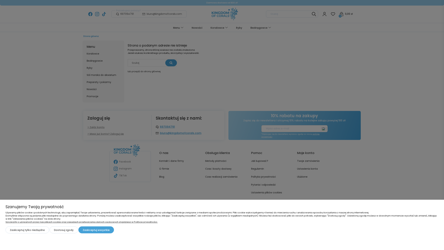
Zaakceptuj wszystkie (96, 230)
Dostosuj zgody (64, 230)
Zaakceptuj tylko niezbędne (27, 230)
